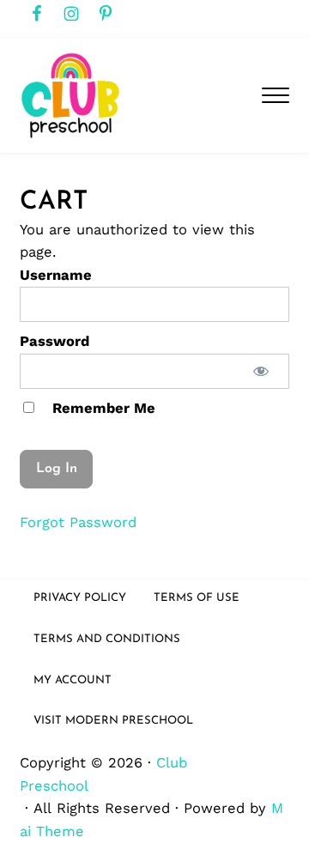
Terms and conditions (106, 639)
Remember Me (101, 408)
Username (56, 275)
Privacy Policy (79, 597)
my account (72, 680)
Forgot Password (78, 522)
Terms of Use (196, 597)
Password (54, 341)
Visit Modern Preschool (113, 720)
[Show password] (261, 371)
